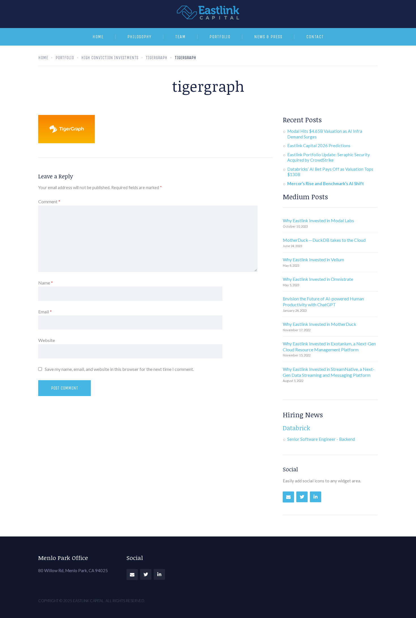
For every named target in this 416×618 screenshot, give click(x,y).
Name (45, 282)
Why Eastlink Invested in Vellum (313, 259)
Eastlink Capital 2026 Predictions (318, 145)
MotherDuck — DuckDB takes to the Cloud (324, 240)
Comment (49, 201)
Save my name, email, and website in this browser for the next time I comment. (119, 369)
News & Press (268, 36)
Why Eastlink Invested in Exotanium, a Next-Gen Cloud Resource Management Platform (329, 346)
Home (98, 36)
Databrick (296, 428)
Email (45, 311)
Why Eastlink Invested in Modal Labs (318, 220)
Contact (315, 36)
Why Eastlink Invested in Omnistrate (318, 279)
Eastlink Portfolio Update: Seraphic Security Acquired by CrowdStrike (328, 157)
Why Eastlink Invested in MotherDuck (319, 324)
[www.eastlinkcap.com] (208, 14)
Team (180, 36)
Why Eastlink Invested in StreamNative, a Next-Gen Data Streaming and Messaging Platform (328, 372)
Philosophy (139, 36)
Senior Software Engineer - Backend (321, 439)
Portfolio (219, 36)
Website (46, 340)
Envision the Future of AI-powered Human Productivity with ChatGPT (323, 301)
